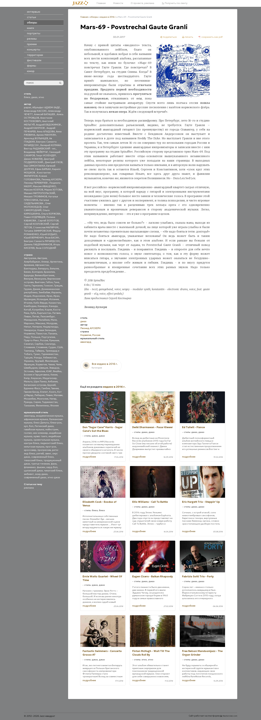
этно (41, 97)
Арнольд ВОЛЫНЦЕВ (36, 138)
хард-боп (51, 467)
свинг (48, 453)
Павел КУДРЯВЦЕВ (34, 217)
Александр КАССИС (35, 110)
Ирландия (30, 299)
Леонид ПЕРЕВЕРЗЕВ (36, 182)
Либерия (39, 395)
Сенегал (28, 343)
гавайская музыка (34, 429)
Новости (118, 3)
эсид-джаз (41, 474)
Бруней (51, 385)
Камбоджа (30, 306)
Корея (48, 309)
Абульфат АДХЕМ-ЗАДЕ (46, 107)
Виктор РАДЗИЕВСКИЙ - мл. (40, 148)
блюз (27, 97)
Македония (30, 319)
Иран (56, 295)
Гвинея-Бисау (31, 391)
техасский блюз (33, 460)
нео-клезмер (40, 432)
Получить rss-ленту (175, 3)
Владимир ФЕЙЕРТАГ (36, 152)
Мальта (28, 381)
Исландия (42, 299)
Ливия (49, 395)
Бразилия (49, 271)
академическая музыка (49, 415)
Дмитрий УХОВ (53, 162)
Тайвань (39, 350)
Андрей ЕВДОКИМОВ (48, 124)
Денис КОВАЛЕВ (33, 158)
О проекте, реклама (142, 3)
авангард (29, 415)
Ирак (49, 295)
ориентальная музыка (46, 439)
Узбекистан (49, 357)
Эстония (29, 371)
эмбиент (29, 474)
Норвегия (29, 333)
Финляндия (51, 360)
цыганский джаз (33, 470)
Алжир (45, 261)
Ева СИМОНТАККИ (34, 165)
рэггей (40, 453)
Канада (53, 306)
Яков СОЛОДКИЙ (46, 247)
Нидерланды (50, 326)
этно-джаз (54, 477)
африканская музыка (36, 419)
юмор (30, 71)
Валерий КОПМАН (50, 145)
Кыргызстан (44, 313)
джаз (34, 97)
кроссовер (30, 450)
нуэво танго (40, 436)
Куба (33, 313)
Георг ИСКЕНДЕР (46, 155)
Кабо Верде (40, 302)
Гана (56, 282)
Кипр (27, 378)
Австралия (30, 258)
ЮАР (49, 371)
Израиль (56, 292)
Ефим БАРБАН (43, 169)
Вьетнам (40, 282)
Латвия (56, 313)
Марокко (29, 323)
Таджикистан (49, 402)
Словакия (29, 347)
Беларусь (43, 268)
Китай (27, 309)
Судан (52, 347)
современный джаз (35, 477)
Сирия (37, 402)
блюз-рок (56, 422)
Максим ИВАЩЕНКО (44, 186)
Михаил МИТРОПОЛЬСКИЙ (39, 193)
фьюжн (41, 467)
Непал (27, 326)
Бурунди (29, 275)
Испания (54, 299)
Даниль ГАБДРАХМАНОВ (38, 244)
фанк (54, 463)
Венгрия (28, 278)
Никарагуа (30, 330)
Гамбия (46, 388)
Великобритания (44, 275)
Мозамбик (30, 398)
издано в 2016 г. (108, 17)
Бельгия (54, 268)
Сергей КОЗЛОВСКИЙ (36, 223)
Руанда (28, 402)
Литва (35, 316)
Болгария (37, 271)
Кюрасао (36, 378)
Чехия (51, 364)
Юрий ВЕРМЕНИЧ (34, 237)
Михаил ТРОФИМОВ (35, 196)
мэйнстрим (51, 429)
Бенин (27, 271)
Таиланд (29, 350)
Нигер (53, 398)
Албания (53, 381)
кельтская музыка (34, 446)
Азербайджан (32, 261)
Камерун (43, 306)
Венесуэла (40, 278)
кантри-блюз (31, 443)
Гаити (27, 285)
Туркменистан (49, 354)
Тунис (36, 354)
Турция (28, 357)
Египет (44, 391)
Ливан (27, 316)
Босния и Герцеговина (36, 374)
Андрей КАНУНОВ (34, 128)
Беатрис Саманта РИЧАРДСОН (42, 241)
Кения (54, 374)
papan (27, 107)
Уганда (38, 357)
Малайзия (44, 319)
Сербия (39, 343)
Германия (37, 285)
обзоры (94, 17)
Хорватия (41, 364)
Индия (27, 295)
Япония (54, 405)
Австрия (42, 258)
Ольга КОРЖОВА (50, 213)
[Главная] (81, 3)
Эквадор (54, 367)
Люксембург (47, 316)
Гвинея (55, 388)
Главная (101, 3)
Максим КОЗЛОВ (33, 189)
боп (31, 426)
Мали (54, 319)
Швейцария (30, 367)
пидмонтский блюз (51, 443)
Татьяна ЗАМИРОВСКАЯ (37, 230)
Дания (36, 289)
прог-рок (51, 446)
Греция (58, 285)
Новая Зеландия (46, 330)
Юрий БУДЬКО (48, 234)
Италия (28, 302)
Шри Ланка (40, 381)
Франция (29, 364)
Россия (44, 340)
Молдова (51, 323)
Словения (41, 347)
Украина (29, 360)
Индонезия (38, 295)
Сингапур (49, 343)
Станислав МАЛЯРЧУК (46, 227)
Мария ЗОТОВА (53, 189)
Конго (52, 391)
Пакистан (41, 333)
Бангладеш (30, 268)
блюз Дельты (41, 422)
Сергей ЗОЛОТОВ (48, 220)
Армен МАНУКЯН (46, 134)
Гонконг (48, 285)
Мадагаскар (50, 378)
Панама (52, 333)
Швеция (43, 367)
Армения (29, 265)
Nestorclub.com (230, 716)
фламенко (30, 467)
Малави (58, 395)
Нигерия (37, 326)
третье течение (40, 463)
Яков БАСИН (52, 237)
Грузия (28, 289)
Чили (59, 364)
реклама (29, 487)
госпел (28, 432)
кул (26, 426)
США (60, 347)
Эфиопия (40, 371)
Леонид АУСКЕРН (51, 179)
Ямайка (57, 371)
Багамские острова (35, 385)
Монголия (42, 398)
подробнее (89, 456)
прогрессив (44, 450)
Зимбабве (44, 292)
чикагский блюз (53, 470)
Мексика (40, 323)
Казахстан (55, 302)
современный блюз (42, 456)
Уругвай (39, 360)
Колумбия (38, 309)
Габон (49, 282)
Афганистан (42, 265)
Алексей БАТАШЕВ (44, 114)
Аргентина (56, 261)
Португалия (48, 337)
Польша (35, 337)
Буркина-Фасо (32, 388)
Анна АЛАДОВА (46, 131)
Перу (27, 337)
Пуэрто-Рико (31, 340)
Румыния (54, 340)
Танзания (29, 405)
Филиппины (42, 405)
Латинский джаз (44, 426)
